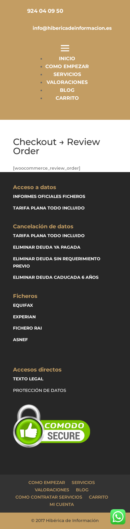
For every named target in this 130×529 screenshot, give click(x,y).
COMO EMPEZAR (67, 66)
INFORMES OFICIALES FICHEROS (49, 196)
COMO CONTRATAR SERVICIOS (48, 497)
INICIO (67, 58)
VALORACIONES (67, 82)
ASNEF (20, 339)
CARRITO (67, 98)
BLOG (67, 90)
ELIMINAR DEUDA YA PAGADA (46, 247)
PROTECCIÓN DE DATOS (39, 390)
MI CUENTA (62, 504)
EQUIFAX (23, 305)
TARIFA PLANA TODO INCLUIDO (49, 208)
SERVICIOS (67, 74)
